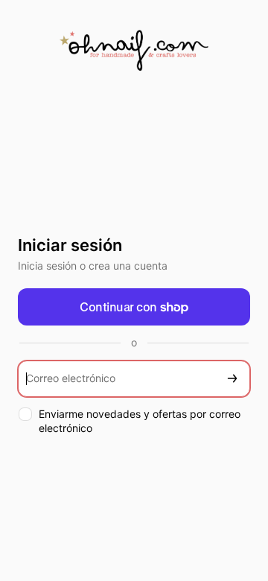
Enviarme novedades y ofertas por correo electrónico (139, 420)
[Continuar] (232, 379)
